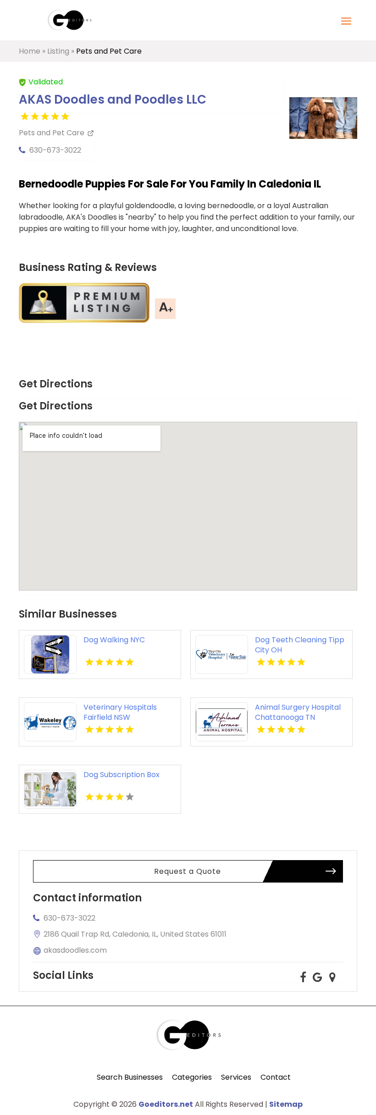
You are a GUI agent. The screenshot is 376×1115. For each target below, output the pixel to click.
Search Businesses (130, 1077)
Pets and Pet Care (109, 51)
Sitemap (286, 1104)
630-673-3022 (55, 150)
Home (29, 51)
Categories (192, 1077)
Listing (58, 51)
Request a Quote (187, 871)
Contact (275, 1077)
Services (236, 1077)
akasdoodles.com (75, 950)
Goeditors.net (165, 1104)
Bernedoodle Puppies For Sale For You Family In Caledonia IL (170, 184)
